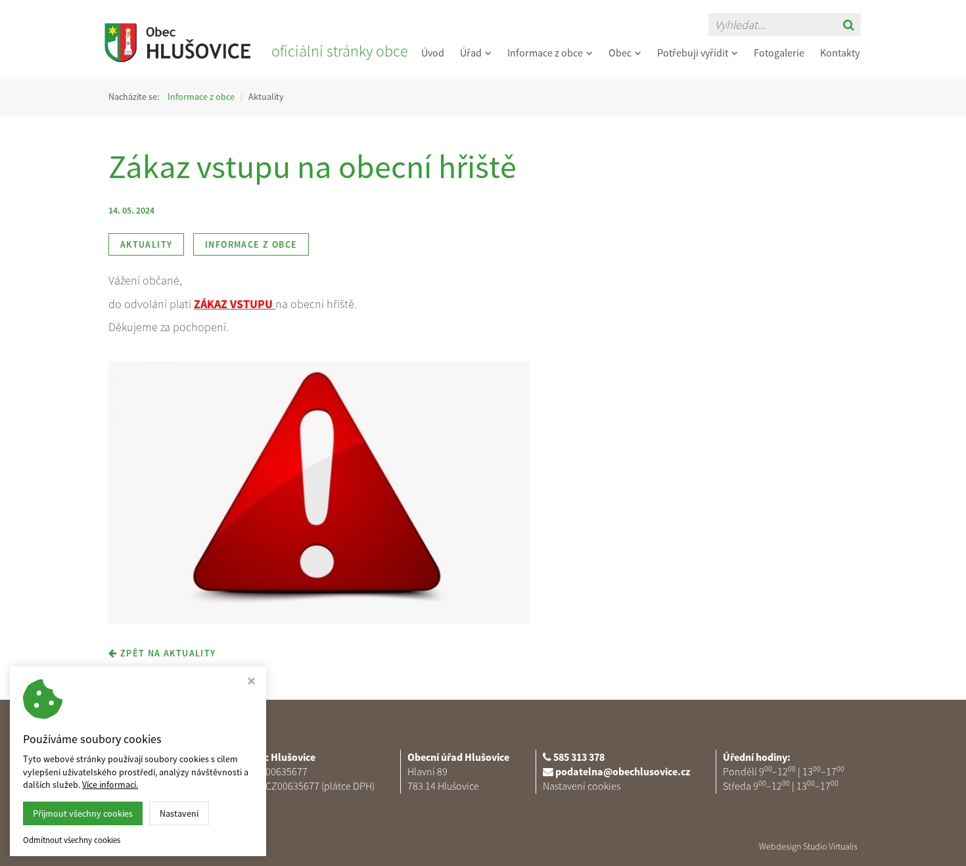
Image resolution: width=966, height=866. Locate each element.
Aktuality (146, 244)
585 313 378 (579, 756)
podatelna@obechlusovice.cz (622, 771)
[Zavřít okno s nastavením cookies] (251, 682)
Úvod (432, 52)
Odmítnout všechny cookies (71, 840)
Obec (620, 52)
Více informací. (110, 784)
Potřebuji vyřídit (692, 52)
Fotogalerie (779, 52)
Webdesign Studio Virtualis (808, 846)
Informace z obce (545, 52)
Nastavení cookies (581, 785)
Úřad (471, 52)
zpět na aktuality (166, 653)
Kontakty (840, 52)
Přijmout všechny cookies (83, 813)
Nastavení (179, 813)
